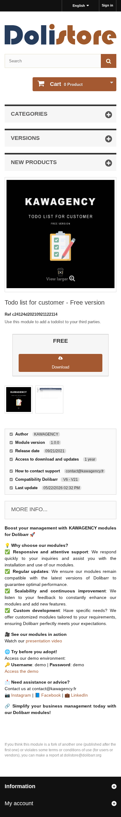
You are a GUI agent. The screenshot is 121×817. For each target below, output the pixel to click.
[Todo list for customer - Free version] (18, 399)
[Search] (108, 61)
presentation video (44, 640)
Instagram (21, 695)
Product (66, 84)
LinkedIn (79, 695)
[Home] (60, 34)
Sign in (107, 5)
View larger (57, 279)
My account (19, 803)
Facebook (51, 695)
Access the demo (21, 671)
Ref (8, 314)
